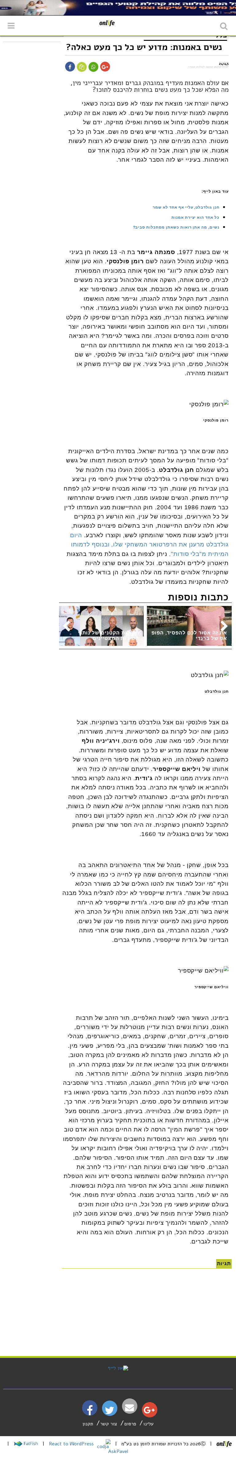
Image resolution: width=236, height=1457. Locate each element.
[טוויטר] (109, 1412)
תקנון (87, 1423)
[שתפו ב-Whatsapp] (93, 67)
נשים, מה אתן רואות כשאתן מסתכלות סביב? (176, 227)
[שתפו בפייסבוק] (70, 67)
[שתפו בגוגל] (105, 67)
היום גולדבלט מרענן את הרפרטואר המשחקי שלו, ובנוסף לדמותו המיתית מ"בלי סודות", (149, 544)
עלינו (148, 1423)
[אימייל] (130, 1407)
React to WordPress (72, 1443)
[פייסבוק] (90, 1412)
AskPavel (118, 1451)
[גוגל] (149, 1411)
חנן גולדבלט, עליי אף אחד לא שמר (186, 207)
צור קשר (108, 1423)
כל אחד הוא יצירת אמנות (195, 217)
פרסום (130, 1423)
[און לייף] (118, 1368)
